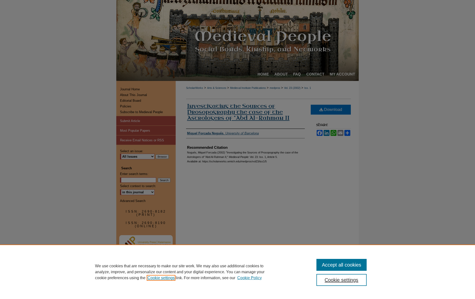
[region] (237, 272)
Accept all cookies (341, 265)
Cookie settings (161, 278)
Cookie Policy (249, 278)
